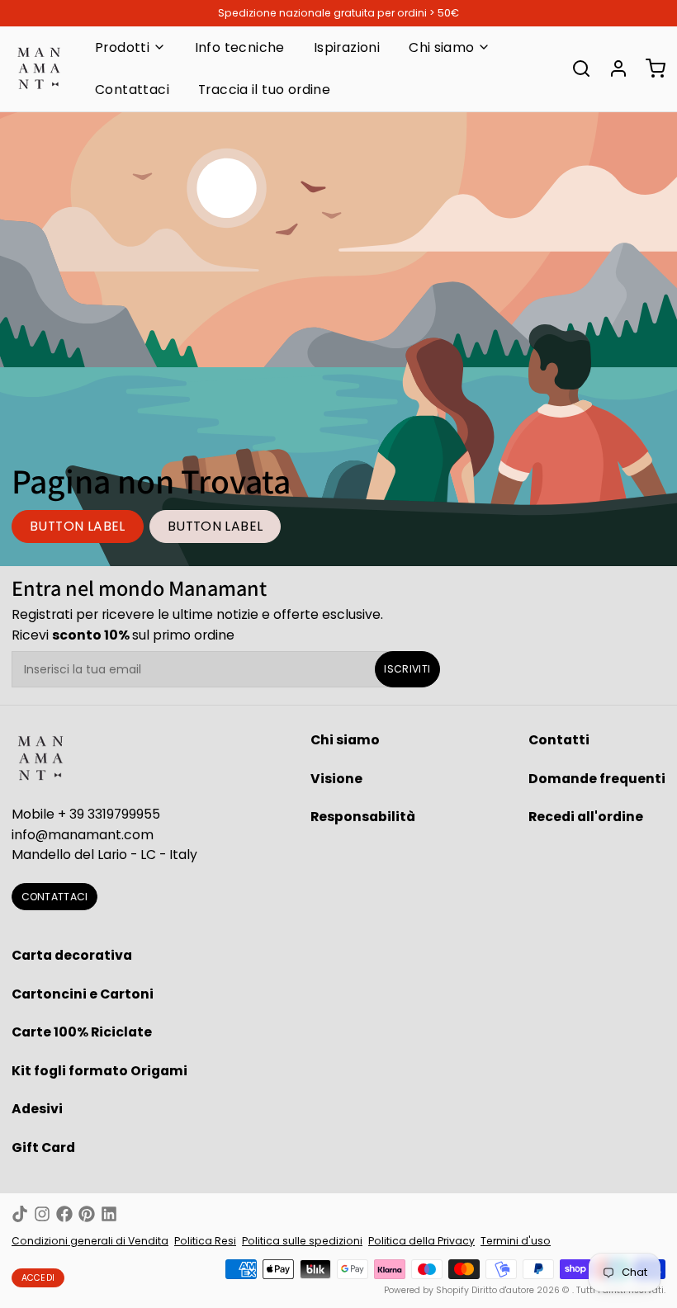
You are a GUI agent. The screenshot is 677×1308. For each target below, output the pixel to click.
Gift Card (43, 1147)
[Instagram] (42, 1214)
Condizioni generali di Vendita (90, 1241)
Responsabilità (362, 816)
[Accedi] (612, 68)
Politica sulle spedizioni (302, 1241)
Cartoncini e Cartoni (83, 994)
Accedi (38, 1278)
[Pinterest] (86, 1214)
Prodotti (122, 47)
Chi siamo (442, 47)
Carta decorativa (72, 955)
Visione (336, 778)
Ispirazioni (347, 47)
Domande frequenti (596, 778)
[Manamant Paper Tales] (39, 68)
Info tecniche (240, 47)
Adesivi (37, 1108)
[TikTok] (20, 1214)
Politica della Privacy (421, 1241)
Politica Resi (205, 1241)
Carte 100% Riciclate (82, 1031)
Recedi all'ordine (585, 816)
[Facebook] (64, 1214)
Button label (77, 526)
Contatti (558, 739)
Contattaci (132, 89)
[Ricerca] (575, 68)
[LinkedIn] (109, 1214)
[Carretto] (649, 68)
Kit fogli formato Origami (99, 1070)
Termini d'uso (516, 1241)
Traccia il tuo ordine (264, 89)
